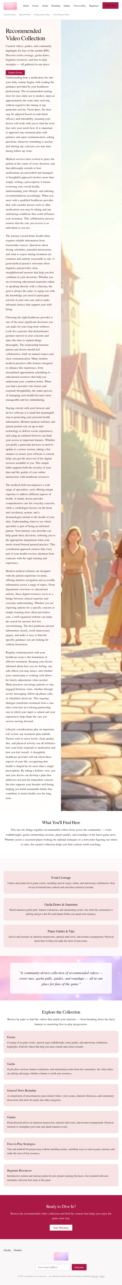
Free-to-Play (80, 5)
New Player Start (61, 14)
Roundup (56, 5)
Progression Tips (42, 14)
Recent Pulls (25, 14)
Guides (67, 5)
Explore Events (15, 72)
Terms (102, 1276)
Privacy (95, 1276)
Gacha (45, 5)
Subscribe (79, 1267)
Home (26, 5)
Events (35, 5)
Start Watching (61, 1227)
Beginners (94, 5)
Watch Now (110, 5)
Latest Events (10, 14)
